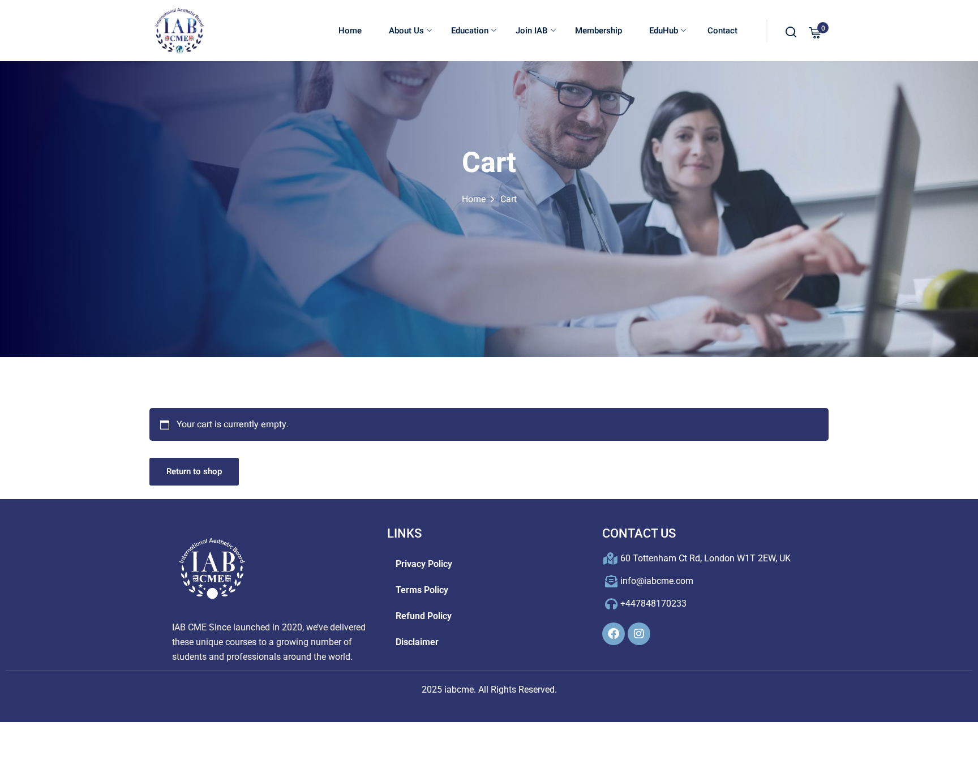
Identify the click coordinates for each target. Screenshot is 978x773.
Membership (598, 30)
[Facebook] (613, 633)
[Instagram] (639, 633)
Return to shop (194, 471)
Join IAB (532, 30)
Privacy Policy (424, 564)
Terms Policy (422, 590)
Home (350, 30)
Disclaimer (417, 642)
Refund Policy (424, 616)
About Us (406, 30)
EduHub (663, 30)
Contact (721, 30)
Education (469, 30)
